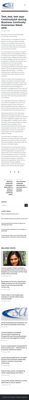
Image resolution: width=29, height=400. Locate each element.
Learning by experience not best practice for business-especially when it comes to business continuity (14, 360)
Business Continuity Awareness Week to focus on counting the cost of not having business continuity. (13, 284)
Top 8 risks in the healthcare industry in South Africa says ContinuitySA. (12, 297)
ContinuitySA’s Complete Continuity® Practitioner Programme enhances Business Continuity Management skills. (13, 335)
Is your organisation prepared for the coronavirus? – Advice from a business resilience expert (14, 348)
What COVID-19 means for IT (10, 214)
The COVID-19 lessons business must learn (14, 218)
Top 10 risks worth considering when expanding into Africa (13, 372)
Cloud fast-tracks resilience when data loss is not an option (14, 381)
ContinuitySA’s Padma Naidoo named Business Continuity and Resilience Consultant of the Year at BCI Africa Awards (14, 271)
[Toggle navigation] (25, 5)
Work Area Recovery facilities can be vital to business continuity (14, 324)
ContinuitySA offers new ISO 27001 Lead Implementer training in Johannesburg (13, 236)
